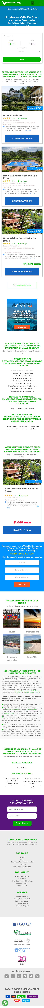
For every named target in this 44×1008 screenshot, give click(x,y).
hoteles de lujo (32, 710)
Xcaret (22, 857)
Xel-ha (22, 860)
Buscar (22, 59)
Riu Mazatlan (22, 879)
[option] (22, 496)
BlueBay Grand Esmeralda (22, 899)
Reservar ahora (22, 271)
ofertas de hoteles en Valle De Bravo (26, 691)
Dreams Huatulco (22, 896)
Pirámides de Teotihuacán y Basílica (22, 862)
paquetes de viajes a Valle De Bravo (27, 693)
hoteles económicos (13, 710)
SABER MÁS (22, 585)
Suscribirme (22, 823)
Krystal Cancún (22, 886)
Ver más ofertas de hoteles (22, 285)
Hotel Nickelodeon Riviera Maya (22, 881)
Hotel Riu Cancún (22, 883)
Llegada (11, 40)
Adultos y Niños (22, 48)
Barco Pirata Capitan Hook (22, 867)
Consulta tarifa (22, 138)
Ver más (28, 130)
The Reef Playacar (22, 903)
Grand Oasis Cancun (22, 876)
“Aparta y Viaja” (9, 713)
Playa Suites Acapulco (22, 906)
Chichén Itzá (22, 864)
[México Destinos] (11, 3)
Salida (32, 40)
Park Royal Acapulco (22, 901)
